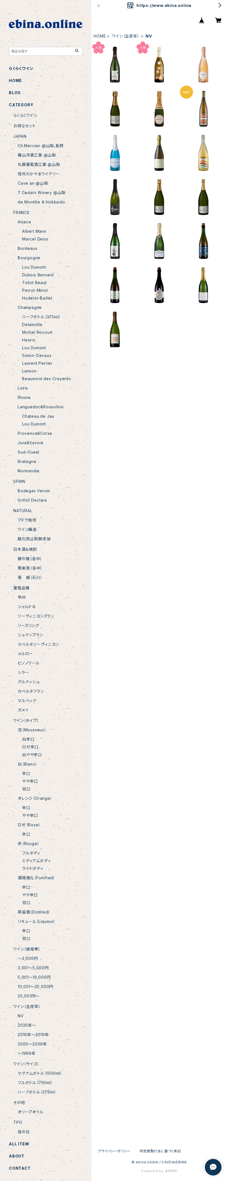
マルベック (27, 700)
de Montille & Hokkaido (41, 202)
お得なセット (24, 125)
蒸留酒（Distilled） (34, 912)
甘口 (26, 789)
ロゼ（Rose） (29, 824)
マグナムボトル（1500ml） (40, 1073)
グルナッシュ (29, 681)
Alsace (24, 221)
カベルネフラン (31, 691)
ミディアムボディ (36, 860)
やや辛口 (30, 781)
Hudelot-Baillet (37, 298)
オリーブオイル (30, 1111)
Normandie (29, 470)
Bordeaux (27, 248)
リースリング (28, 625)
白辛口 (28, 739)
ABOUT (16, 1156)
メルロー (25, 653)
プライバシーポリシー (114, 1151)
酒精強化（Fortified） (36, 877)
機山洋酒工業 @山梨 (37, 155)
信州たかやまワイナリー (39, 173)
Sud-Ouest (28, 452)
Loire (23, 388)
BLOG (15, 92)
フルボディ (31, 853)
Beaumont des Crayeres (46, 378)
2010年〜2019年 (33, 1034)
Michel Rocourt (37, 332)
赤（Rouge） (28, 843)
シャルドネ (27, 606)
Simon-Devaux (37, 355)
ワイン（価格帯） (26, 949)
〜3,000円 (28, 958)
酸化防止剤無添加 (34, 538)
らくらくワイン (21, 68)
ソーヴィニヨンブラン (36, 616)
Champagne (30, 307)
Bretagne (27, 461)
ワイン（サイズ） (26, 1063)
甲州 (22, 597)
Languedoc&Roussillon (41, 406)
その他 (19, 1102)
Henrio (29, 340)
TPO (17, 1122)
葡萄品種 (21, 588)
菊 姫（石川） (30, 577)
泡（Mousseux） (32, 729)
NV (21, 1015)
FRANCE (21, 212)
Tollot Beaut (34, 282)
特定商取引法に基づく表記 (160, 1151)
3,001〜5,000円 (33, 967)
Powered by (153, 1171)
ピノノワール (29, 663)
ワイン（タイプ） (26, 720)
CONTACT (20, 1168)
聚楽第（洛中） (30, 568)
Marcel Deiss (35, 239)
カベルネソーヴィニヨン (38, 644)
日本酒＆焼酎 (25, 549)
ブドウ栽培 (27, 520)
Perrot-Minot (35, 290)
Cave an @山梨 (33, 183)
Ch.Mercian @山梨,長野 (41, 145)
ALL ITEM (19, 1144)
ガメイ (23, 710)
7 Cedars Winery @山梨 (42, 192)
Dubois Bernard (38, 274)
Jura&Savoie (30, 442)
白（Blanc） (27, 764)
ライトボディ (32, 868)
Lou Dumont (34, 267)
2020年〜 (27, 1025)
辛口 (26, 773)
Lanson (29, 371)
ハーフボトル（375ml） (41, 316)
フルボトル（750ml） (35, 1082)
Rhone (24, 397)
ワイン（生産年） (125, 36)
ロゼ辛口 (30, 747)
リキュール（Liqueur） (37, 921)
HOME (100, 36)
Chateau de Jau (38, 416)
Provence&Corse (35, 433)
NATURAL (22, 510)
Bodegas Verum (34, 490)
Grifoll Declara (32, 500)
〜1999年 (27, 1053)
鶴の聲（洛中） (30, 558)
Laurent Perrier (37, 363)
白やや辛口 (32, 754)
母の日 (24, 1131)
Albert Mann (34, 231)
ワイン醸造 (27, 529)
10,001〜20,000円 (35, 986)
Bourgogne (29, 257)
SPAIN (19, 481)
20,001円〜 (28, 996)
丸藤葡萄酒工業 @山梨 (39, 164)
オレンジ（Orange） (35, 798)
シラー (23, 672)
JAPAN (20, 136)
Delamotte (32, 324)
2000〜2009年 (32, 1044)
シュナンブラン (30, 634)
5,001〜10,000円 (34, 977)
